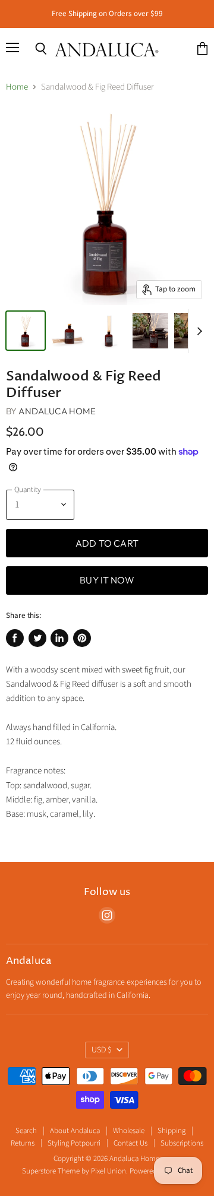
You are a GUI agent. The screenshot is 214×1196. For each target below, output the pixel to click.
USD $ (102, 1050)
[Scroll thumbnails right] (197, 331)
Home (17, 87)
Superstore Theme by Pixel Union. (75, 1171)
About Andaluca (75, 1130)
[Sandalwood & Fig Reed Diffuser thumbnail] (26, 331)
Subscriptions (181, 1143)
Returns (22, 1143)
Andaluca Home (57, 411)
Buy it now (107, 580)
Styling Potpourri (74, 1143)
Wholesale (128, 1130)
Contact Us (130, 1143)
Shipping (171, 1130)
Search (26, 1130)
